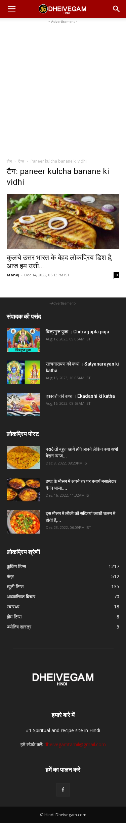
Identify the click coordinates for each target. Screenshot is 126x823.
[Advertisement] (63, 88)
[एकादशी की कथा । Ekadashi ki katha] (23, 404)
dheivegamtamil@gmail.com (75, 744)
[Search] (116, 9)
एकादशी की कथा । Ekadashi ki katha (80, 396)
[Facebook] (63, 790)
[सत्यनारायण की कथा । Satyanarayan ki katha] (23, 372)
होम (9, 161)
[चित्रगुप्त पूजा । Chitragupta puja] (23, 340)
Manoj (13, 274)
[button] (11, 9)
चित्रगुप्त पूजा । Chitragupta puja (77, 331)
